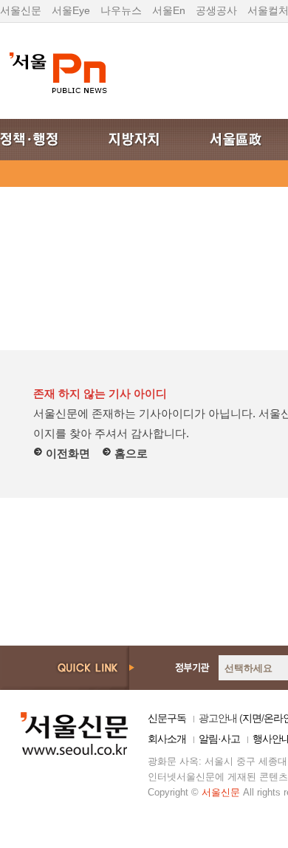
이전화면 (66, 453)
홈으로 (130, 453)
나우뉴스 (121, 10)
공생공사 (216, 10)
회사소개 (167, 739)
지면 (251, 718)
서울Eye (71, 10)
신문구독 (167, 718)
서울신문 (20, 10)
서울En (168, 10)
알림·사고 (219, 739)
